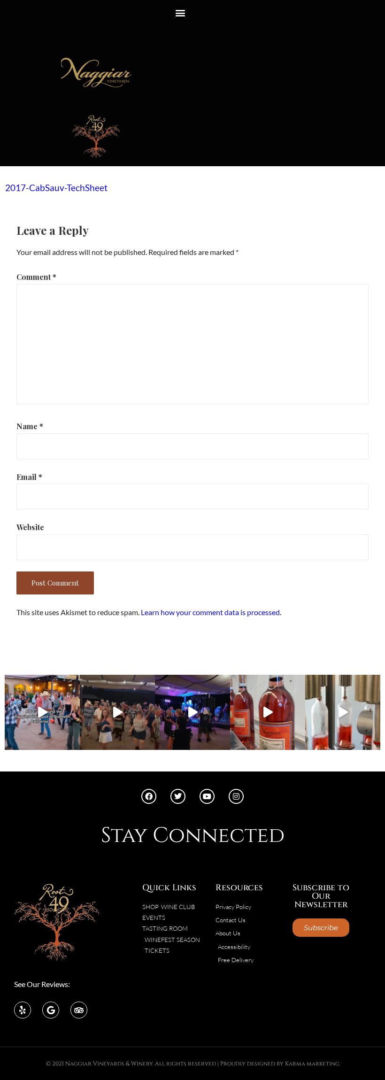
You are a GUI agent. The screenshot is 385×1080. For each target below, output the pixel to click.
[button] (180, 12)
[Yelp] (22, 1010)
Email (29, 477)
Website (30, 527)
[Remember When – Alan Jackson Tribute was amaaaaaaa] (192, 712)
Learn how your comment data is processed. (211, 612)
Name (29, 426)
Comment (36, 277)
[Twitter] (177, 796)
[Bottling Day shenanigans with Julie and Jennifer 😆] (267, 712)
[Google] (50, 1010)
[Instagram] (236, 796)
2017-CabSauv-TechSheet (56, 187)
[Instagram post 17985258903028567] (117, 712)
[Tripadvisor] (78, 1010)
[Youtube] (207, 796)
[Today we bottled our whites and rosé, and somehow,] (342, 712)
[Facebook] (148, 796)
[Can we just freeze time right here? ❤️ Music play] (42, 712)
